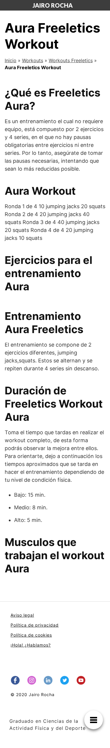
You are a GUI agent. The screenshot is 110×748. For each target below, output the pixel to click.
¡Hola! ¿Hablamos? (31, 644)
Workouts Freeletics (71, 60)
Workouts (32, 60)
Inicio (10, 60)
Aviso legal (22, 615)
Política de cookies (31, 634)
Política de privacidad (35, 625)
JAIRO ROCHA (53, 5)
